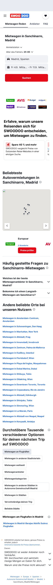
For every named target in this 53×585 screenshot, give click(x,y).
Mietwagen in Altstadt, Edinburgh (19, 395)
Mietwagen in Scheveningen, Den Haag (22, 326)
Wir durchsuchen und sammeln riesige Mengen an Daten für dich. (23, 559)
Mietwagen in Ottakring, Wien (18, 379)
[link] (27, 250)
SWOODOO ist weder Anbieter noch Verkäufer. (24, 554)
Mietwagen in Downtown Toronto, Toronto (24, 384)
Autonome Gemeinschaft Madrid (20, 579)
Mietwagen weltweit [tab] (15, 465)
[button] (5, 15)
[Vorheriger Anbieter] (7, 226)
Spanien (35, 576)
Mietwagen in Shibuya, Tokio (17, 374)
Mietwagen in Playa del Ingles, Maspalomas (24, 363)
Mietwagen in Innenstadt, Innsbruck (21, 342)
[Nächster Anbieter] (46, 226)
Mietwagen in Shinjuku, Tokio (17, 400)
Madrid (40, 579)
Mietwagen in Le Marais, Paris (18, 411)
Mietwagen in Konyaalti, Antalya (19, 421)
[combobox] (14, 47)
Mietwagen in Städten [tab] (15, 495)
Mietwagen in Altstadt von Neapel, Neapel (23, 416)
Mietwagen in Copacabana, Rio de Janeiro (24, 390)
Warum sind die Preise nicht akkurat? (24, 565)
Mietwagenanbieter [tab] (14, 472)
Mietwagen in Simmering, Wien (18, 405)
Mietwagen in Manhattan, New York (20, 331)
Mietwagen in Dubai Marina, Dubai (20, 368)
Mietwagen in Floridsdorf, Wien (18, 358)
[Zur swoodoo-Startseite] (19, 16)
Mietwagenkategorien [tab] (16, 478)
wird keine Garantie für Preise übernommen (22, 545)
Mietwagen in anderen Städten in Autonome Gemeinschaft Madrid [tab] (21, 487)
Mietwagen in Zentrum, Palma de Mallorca (24, 347)
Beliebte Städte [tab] (12, 508)
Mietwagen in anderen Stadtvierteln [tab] (22, 458)
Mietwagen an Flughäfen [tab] (17, 451)
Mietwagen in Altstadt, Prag (16, 337)
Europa (26, 576)
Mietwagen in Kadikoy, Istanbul (18, 353)
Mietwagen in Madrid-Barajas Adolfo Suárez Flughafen (25, 524)
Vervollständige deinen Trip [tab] (18, 502)
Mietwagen (15, 576)
